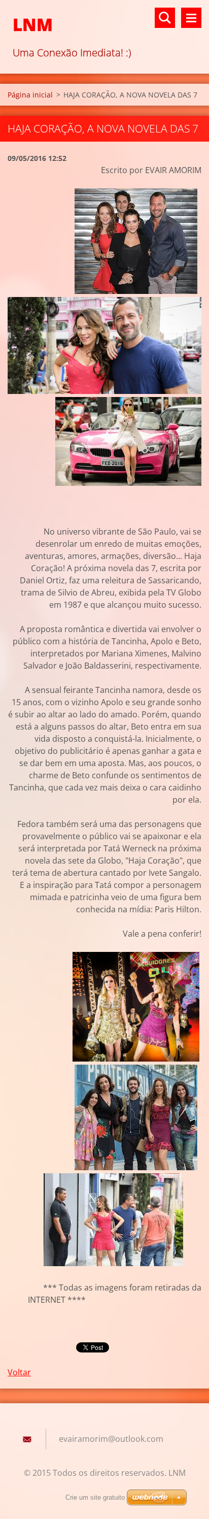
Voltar (19, 1372)
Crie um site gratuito (95, 1497)
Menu (191, 18)
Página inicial (30, 95)
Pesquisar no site (165, 18)
